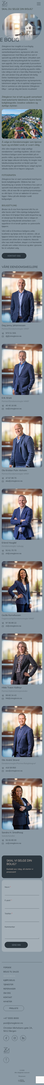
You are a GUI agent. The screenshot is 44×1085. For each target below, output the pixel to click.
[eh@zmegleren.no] (3, 554)
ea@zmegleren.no (13, 408)
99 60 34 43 (11, 695)
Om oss (7, 993)
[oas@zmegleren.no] (3, 771)
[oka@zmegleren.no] (3, 481)
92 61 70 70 (11, 550)
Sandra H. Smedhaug (12, 832)
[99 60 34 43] (3, 695)
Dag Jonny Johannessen (13, 325)
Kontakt (7, 997)
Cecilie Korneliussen (11, 615)
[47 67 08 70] (3, 478)
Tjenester (8, 984)
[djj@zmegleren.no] (3, 336)
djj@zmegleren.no (13, 336)
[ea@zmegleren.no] (3, 409)
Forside (7, 967)
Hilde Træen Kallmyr (12, 687)
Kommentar (10, 927)
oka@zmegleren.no (14, 481)
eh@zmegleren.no (13, 553)
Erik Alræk (7, 397)
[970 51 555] (3, 333)
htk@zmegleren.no (14, 698)
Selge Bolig (9, 976)
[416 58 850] (3, 768)
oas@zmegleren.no (14, 771)
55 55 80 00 (11, 840)
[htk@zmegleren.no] (3, 699)
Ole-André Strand (10, 760)
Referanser (9, 989)
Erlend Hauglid (9, 542)
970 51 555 (11, 333)
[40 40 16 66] (3, 406)
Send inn (16, 945)
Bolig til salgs (11, 971)
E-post (8, 900)
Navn (8, 887)
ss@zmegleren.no (13, 843)
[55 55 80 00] (3, 840)
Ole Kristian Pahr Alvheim (14, 470)
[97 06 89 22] (3, 623)
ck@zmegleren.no (13, 626)
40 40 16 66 (11, 405)
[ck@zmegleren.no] (3, 626)
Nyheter (7, 1001)
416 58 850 (11, 767)
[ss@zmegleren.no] (3, 843)
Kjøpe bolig (9, 980)
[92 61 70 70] (3, 551)
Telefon (8, 913)
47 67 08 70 (11, 478)
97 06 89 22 (11, 623)
